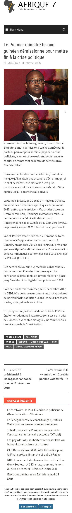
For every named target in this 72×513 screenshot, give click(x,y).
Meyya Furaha (33, 62)
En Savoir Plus (28, 506)
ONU (54, 341)
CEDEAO (23, 341)
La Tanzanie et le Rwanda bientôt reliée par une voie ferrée (53, 374)
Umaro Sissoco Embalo (29, 346)
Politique (31, 337)
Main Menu (16, 29)
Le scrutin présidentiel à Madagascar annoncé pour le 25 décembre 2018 (18, 378)
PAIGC (9, 346)
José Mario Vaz (39, 341)
